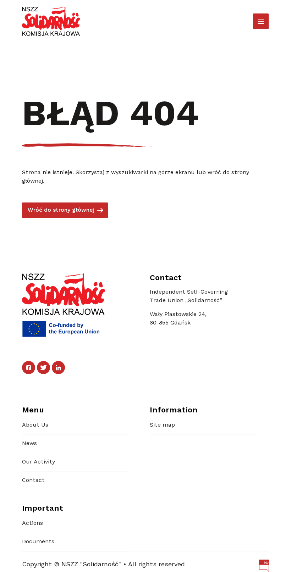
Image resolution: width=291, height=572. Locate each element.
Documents (38, 542)
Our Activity (38, 462)
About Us (35, 425)
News (29, 443)
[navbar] (261, 21)
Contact (33, 480)
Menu (33, 410)
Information (174, 410)
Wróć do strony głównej (61, 210)
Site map (162, 425)
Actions (32, 523)
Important (42, 508)
